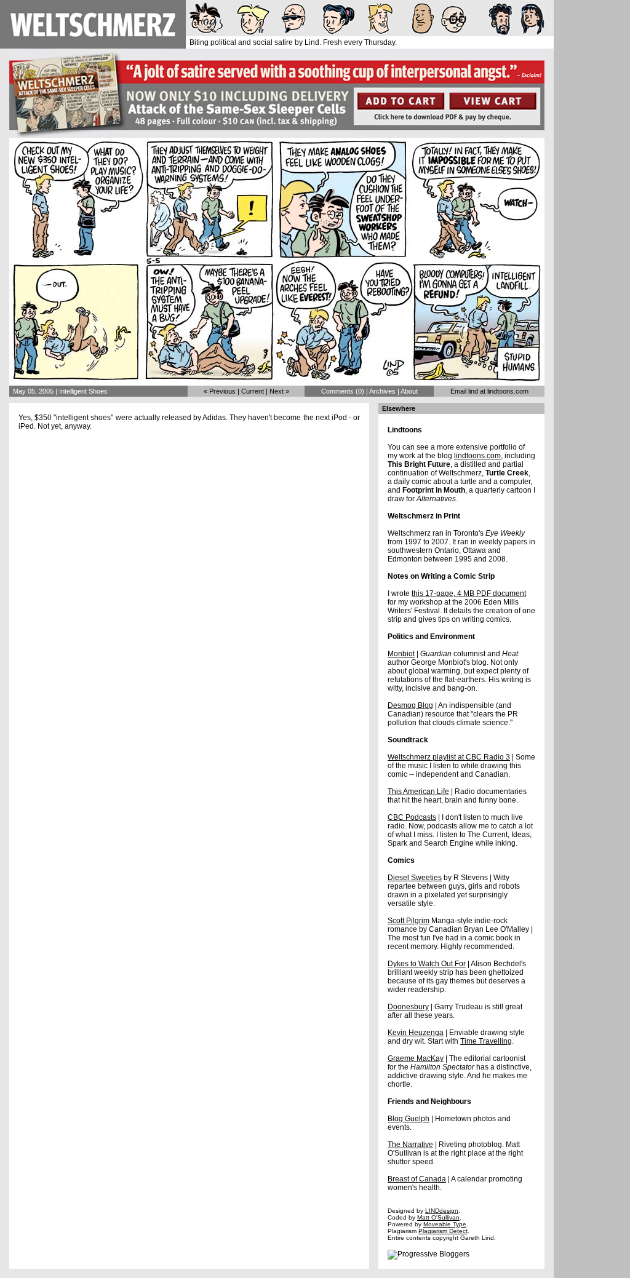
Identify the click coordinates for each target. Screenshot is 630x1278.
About (409, 391)
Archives (382, 391)
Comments (337, 391)
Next (276, 391)
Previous (222, 391)
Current (252, 391)
